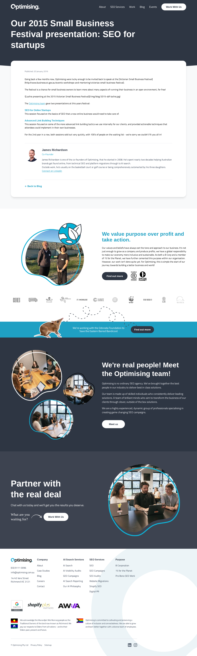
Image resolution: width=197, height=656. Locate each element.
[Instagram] (135, 645)
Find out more (115, 276)
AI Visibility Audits (72, 570)
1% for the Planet (124, 570)
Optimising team (37, 103)
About (102, 7)
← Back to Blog (33, 186)
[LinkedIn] (129, 645)
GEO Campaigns (71, 576)
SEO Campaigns (97, 570)
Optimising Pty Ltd (20, 644)
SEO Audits (95, 576)
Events (153, 7)
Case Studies (43, 570)
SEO (91, 565)
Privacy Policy (36, 645)
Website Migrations (98, 581)
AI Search (68, 565)
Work (132, 7)
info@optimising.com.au (21, 572)
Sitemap (47, 645)
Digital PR (94, 591)
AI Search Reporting (73, 581)
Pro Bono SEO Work (125, 576)
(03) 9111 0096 (18, 567)
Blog (142, 7)
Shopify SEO (95, 586)
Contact (41, 586)
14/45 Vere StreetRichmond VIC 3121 (20, 579)
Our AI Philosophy (72, 586)
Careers (41, 581)
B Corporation (122, 565)
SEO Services (117, 7)
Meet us (113, 424)
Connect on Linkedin (52, 171)
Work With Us (174, 7)
